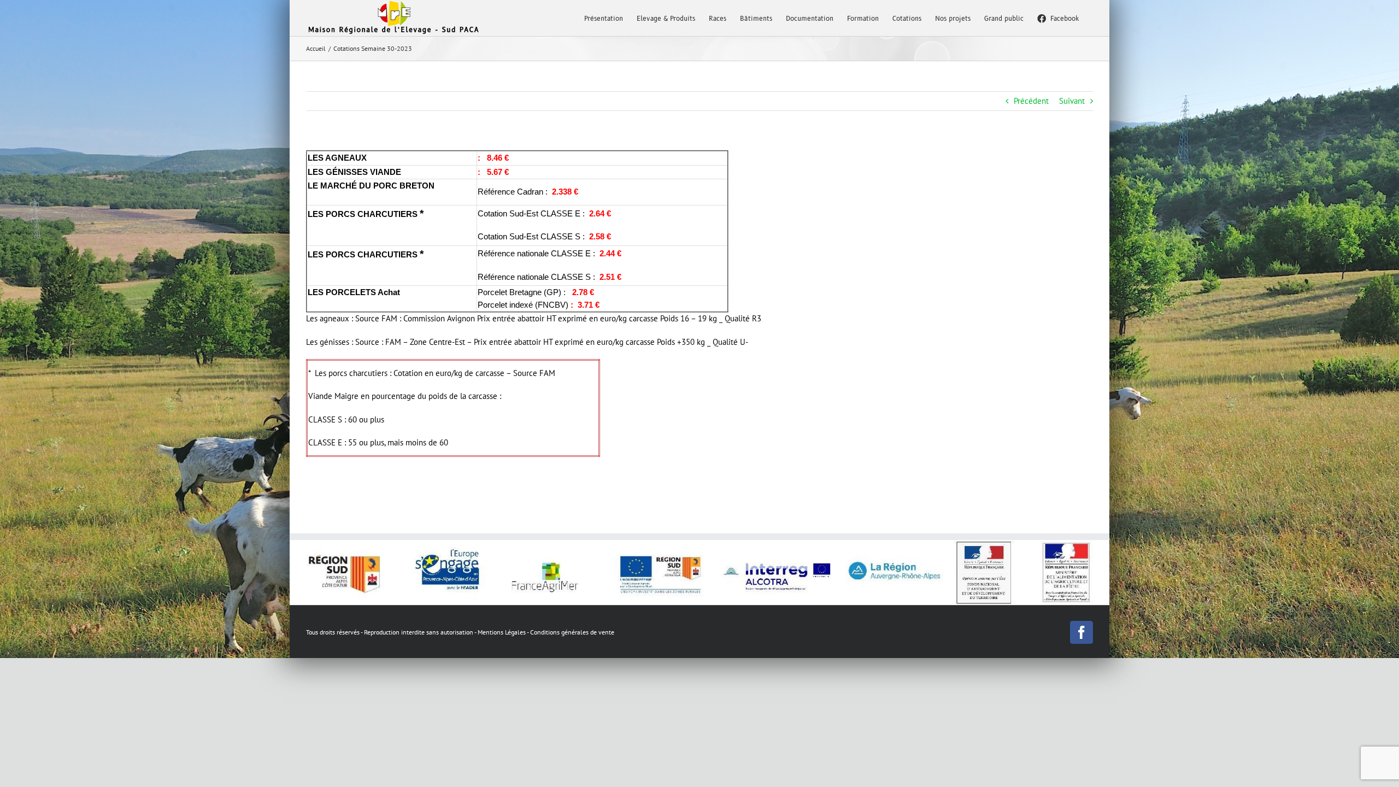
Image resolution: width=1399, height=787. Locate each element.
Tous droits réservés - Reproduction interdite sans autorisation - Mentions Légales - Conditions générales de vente (460, 632)
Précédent (1031, 101)
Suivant (1072, 101)
